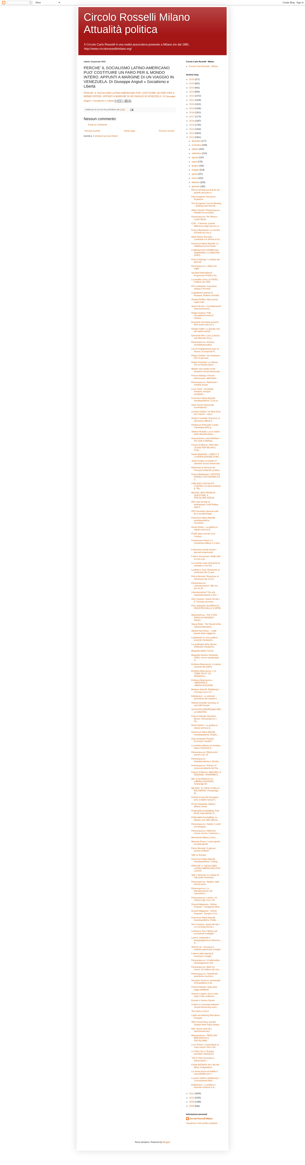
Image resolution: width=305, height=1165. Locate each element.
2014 (192, 129)
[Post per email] (131, 109)
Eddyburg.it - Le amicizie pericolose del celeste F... (204, 697)
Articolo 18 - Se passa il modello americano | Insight (205, 948)
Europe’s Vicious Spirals (203, 1000)
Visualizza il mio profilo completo (201, 1123)
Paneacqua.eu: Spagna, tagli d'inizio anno (205, 883)
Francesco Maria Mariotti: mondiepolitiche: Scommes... (203, 520)
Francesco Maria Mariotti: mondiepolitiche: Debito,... (205, 733)
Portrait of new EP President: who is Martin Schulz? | (205, 798)
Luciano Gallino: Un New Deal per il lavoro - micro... (205, 412)
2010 (192, 1098)
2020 (192, 104)
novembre (197, 145)
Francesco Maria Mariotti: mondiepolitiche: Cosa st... (205, 399)
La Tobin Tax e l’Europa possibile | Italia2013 (202, 1052)
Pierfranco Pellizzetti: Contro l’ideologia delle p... (205, 426)
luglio (195, 161)
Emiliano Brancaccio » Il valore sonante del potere (206, 665)
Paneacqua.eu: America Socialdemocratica (202, 343)
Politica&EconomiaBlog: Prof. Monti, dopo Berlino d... (205, 812)
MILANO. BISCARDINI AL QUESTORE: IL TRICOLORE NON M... (203, 495)
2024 (192, 88)
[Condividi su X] (123, 101)
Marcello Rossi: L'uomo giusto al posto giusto (205, 842)
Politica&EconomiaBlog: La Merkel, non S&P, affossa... (205, 818)
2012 (192, 137)
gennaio (196, 186)
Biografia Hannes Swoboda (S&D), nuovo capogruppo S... (205, 657)
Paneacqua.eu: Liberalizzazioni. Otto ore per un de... (204, 585)
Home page (129, 131)
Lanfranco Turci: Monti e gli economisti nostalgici (204, 932)
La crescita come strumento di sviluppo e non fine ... (205, 564)
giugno (195, 166)
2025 (192, 83)
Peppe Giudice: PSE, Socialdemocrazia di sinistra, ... (202, 315)
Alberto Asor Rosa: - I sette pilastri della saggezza (204, 632)
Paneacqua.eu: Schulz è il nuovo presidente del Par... (205, 766)
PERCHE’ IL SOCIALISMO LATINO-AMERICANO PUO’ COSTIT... (206, 868)
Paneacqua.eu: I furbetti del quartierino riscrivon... (204, 975)
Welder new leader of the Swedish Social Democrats (205, 370)
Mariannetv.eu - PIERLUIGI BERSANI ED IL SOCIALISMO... (204, 1038)
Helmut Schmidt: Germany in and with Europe (205, 704)
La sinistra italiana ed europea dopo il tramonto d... (205, 746)
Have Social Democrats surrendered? (202, 406)
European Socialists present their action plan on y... (204, 323)
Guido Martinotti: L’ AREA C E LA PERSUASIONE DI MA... (205, 455)
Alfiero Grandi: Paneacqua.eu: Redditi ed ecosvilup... (205, 211)
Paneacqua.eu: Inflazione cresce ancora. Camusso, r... (206, 832)
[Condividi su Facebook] (126, 101)
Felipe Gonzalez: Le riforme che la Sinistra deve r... (204, 363)
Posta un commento (97, 124)
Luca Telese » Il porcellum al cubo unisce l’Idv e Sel (205, 1045)
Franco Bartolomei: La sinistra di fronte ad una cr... (205, 231)
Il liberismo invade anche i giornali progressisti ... (203, 550)
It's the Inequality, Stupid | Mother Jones (203, 805)
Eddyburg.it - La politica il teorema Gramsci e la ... (204, 1086)
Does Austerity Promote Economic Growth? (202, 740)
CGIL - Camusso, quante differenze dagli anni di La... (205, 224)
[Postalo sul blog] (119, 101)
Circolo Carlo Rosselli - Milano (203, 66)
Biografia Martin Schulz (202, 651)
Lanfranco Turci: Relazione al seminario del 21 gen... (205, 571)
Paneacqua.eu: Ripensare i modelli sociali (204, 383)
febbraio (196, 182)
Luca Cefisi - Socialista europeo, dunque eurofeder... (202, 391)
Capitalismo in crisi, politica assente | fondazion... (204, 638)
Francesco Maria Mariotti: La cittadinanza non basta (205, 244)
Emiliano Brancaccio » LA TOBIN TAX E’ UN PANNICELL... (203, 673)
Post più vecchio (167, 131)
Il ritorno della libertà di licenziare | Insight (202, 954)
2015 (192, 125)
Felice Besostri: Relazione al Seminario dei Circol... (205, 577)
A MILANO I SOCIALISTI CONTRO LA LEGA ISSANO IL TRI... (206, 486)
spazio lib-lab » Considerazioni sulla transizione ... (206, 307)
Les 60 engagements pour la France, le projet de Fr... (205, 350)
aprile (195, 174)
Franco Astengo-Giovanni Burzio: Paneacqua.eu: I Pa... (204, 719)
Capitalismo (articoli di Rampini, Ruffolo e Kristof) (205, 294)
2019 (192, 108)
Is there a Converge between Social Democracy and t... (205, 1005)
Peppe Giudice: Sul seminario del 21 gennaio (205, 356)
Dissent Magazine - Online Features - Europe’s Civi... (205, 912)
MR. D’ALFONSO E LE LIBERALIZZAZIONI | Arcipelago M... (202, 781)
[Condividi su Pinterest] (129, 101)
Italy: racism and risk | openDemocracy (201, 1030)
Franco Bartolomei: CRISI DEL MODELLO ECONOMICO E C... (205, 477)
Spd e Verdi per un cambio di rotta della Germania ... (205, 876)
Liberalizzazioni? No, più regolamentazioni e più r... (205, 593)
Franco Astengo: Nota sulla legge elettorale (204, 988)
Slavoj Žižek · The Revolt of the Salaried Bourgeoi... (206, 625)
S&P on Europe (198, 855)
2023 (192, 92)
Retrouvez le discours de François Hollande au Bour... (206, 468)
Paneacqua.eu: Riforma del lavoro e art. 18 (204, 753)
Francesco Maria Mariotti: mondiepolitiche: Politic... (204, 918)
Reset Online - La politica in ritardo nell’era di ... (204, 528)
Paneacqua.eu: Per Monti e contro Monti (204, 217)
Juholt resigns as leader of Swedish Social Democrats (205, 462)
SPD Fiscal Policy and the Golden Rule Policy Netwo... (206, 1023)
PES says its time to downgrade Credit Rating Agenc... (204, 504)
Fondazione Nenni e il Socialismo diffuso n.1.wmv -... (205, 543)
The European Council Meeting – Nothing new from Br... (206, 204)
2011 (192, 1093)
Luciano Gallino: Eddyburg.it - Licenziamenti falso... (205, 1079)
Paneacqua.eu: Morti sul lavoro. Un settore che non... (206, 968)
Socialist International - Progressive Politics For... (204, 274)
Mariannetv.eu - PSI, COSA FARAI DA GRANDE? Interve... (204, 617)
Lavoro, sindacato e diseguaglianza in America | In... (205, 940)
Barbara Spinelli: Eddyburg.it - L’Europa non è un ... (205, 690)
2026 (192, 79)
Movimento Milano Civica (203, 837)
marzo (195, 178)
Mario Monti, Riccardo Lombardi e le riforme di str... (206, 238)
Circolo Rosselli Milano (201, 1118)
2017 (192, 116)
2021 (192, 100)
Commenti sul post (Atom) (105, 136)
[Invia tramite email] (116, 101)
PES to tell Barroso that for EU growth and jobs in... (205, 191)
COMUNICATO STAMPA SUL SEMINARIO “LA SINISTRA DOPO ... (205, 253)
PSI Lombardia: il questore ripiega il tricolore (204, 287)
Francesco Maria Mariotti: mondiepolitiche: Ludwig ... (205, 860)
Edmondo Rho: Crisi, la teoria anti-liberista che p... (205, 336)
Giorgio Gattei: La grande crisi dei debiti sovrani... (205, 330)
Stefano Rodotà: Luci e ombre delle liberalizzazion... (205, 432)
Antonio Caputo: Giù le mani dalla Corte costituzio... (204, 995)
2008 (192, 1106)
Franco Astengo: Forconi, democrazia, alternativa (203, 376)
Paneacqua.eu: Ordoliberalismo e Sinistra (205, 760)
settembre (197, 153)
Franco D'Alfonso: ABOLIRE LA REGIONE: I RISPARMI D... (206, 773)
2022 (192, 96)
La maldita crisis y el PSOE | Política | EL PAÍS (204, 280)
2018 (192, 112)
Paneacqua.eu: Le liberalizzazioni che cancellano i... (202, 891)
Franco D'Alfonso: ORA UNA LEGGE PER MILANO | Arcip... (204, 447)
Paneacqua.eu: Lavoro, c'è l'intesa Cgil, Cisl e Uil (204, 898)
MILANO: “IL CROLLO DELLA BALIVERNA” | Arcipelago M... (205, 791)
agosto (195, 157)
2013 (192, 133)
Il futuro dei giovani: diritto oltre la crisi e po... (206, 557)
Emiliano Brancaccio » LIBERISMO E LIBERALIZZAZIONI (202, 683)
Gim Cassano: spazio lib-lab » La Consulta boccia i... (205, 925)
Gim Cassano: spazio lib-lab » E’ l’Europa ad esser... (205, 600)
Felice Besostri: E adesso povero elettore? (203, 849)
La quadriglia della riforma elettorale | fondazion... (204, 645)
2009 (192, 1102)
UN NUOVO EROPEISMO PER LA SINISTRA (206, 710)
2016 (192, 121)
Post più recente (92, 131)
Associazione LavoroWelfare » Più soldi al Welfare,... (206, 439)
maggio (195, 170)
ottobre (195, 149)
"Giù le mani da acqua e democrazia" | (202, 1059)
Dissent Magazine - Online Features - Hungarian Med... (206, 905)
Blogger (166, 1142)
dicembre (196, 141)
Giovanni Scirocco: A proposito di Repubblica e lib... (205, 981)
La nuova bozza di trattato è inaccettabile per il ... (204, 1072)
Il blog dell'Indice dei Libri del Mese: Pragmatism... (205, 1065)
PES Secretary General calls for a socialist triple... (205, 512)
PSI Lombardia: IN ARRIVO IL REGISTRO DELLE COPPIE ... (206, 608)
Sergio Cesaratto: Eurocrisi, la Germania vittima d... (205, 419)
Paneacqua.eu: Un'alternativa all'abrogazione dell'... (205, 961)
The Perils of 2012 (200, 1011)
